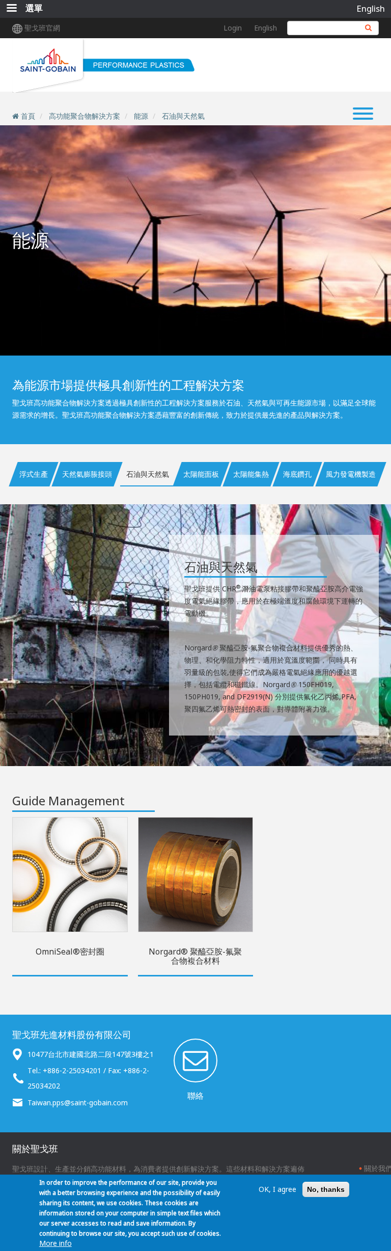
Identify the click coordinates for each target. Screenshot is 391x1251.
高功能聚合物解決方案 (84, 116)
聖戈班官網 (42, 28)
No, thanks (326, 1189)
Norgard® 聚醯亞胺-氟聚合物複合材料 (195, 956)
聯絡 (195, 1095)
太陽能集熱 (251, 474)
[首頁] (104, 65)
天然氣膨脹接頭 (87, 474)
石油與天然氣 (183, 116)
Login (233, 28)
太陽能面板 (201, 474)
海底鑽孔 (297, 474)
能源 (141, 116)
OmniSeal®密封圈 (70, 951)
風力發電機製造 (351, 474)
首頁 (28, 116)
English (370, 8)
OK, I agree (277, 1189)
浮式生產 (33, 474)
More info (55, 1243)
